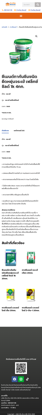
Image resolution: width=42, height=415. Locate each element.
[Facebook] (15, 379)
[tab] (5, 130)
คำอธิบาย (5, 130)
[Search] (38, 4)
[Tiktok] (27, 379)
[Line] (21, 379)
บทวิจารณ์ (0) (19, 130)
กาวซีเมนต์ (13, 27)
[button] (21, 16)
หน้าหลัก (4, 27)
